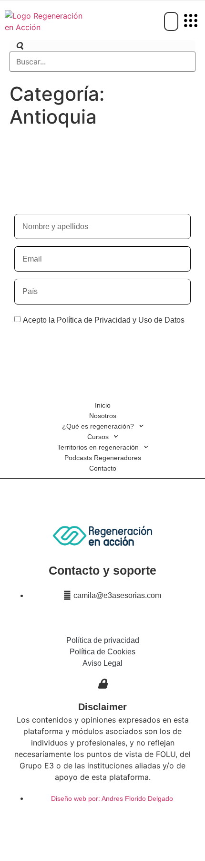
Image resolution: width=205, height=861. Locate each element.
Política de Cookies (102, 652)
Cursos (98, 437)
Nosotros (102, 416)
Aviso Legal (102, 663)
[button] (191, 21)
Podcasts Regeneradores (102, 458)
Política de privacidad (102, 640)
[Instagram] (102, 822)
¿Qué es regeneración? (98, 426)
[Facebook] (81, 822)
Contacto (102, 468)
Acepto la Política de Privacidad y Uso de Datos (103, 320)
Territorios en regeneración (98, 447)
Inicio (103, 405)
